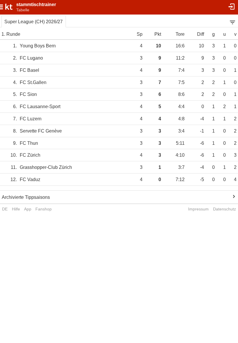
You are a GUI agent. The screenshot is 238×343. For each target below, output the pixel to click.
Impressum (198, 209)
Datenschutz (224, 209)
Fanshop (43, 209)
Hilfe (16, 209)
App (27, 209)
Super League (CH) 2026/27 (33, 21)
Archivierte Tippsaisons (26, 197)
